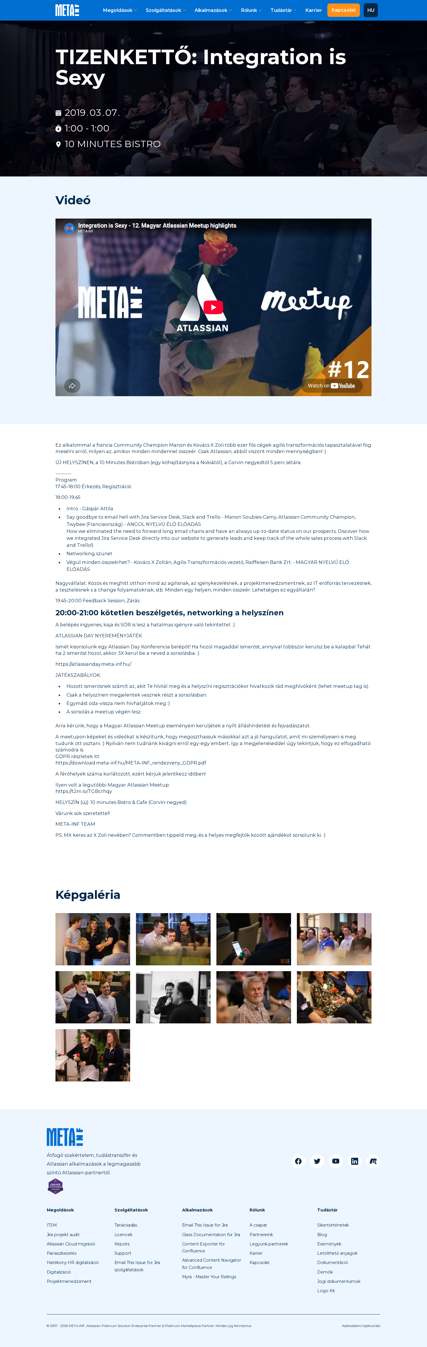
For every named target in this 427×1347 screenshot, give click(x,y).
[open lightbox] (92, 939)
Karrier (313, 10)
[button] (120, 10)
